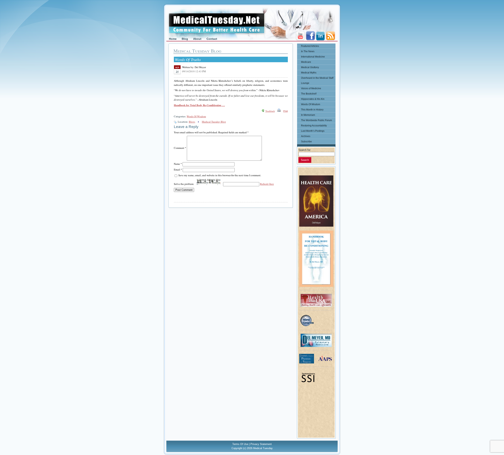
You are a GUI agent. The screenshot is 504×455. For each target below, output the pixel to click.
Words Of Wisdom (196, 116)
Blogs (192, 121)
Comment (180, 148)
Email (178, 169)
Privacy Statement (261, 444)
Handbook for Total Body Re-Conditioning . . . (199, 105)
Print (285, 110)
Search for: (304, 149)
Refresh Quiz (267, 184)
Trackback (270, 110)
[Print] (279, 110)
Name (178, 164)
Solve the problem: (184, 184)
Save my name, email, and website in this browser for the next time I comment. (219, 175)
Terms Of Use (240, 444)
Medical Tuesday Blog (214, 121)
